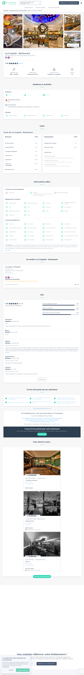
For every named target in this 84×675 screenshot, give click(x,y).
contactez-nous (55, 424)
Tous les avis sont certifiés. (12, 305)
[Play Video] (13, 31)
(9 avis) (21, 63)
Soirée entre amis (29, 7)
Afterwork (11, 224)
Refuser (11, 670)
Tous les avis (42, 379)
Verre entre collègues (40, 7)
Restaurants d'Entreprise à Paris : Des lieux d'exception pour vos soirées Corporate (67, 402)
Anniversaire (67, 224)
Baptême (48, 224)
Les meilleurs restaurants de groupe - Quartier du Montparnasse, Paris (42, 418)
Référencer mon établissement (69, 3)
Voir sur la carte (9, 274)
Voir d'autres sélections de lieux (42, 408)
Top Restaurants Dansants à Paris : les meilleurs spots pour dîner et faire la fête (66, 398)
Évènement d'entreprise (53, 7)
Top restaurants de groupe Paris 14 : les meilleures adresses (42, 420)
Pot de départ (31, 235)
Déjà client (31, 663)
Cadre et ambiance (60, 308)
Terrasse (48, 203)
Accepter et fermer (22, 670)
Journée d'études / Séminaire (71, 235)
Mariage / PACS (68, 239)
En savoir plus (5, 666)
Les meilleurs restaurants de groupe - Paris (18, 402)
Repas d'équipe (49, 239)
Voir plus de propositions (42, 576)
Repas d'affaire (12, 231)
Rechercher (42, 434)
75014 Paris (8, 272)
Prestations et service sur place (60, 312)
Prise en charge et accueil (60, 303)
